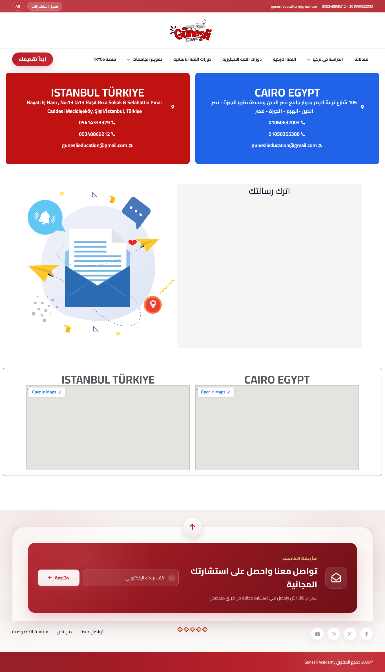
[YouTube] (317, 633)
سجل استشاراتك (45, 6)
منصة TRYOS (104, 59)
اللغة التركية (284, 59)
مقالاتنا (361, 59)
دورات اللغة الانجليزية (242, 59)
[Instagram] (350, 633)
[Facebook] (366, 633)
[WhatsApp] (333, 633)
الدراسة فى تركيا (328, 59)
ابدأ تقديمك (32, 59)
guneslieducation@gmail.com (294, 6)
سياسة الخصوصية (30, 631)
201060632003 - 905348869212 (347, 6)
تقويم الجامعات (147, 59)
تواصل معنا (91, 631)
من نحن (64, 631)
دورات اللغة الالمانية (192, 59)
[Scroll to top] (192, 527)
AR (18, 6)
